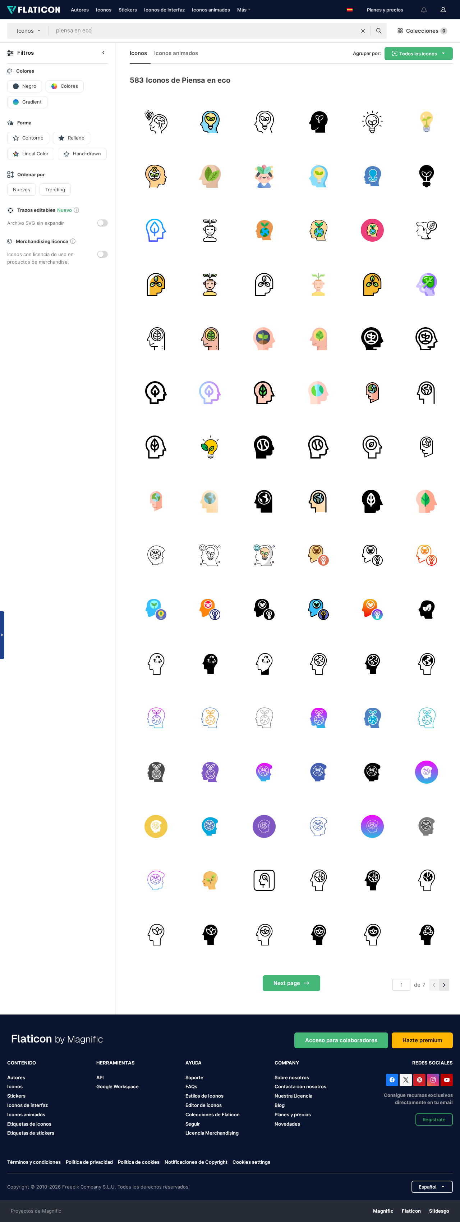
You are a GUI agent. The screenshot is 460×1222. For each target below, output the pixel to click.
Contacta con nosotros (300, 1086)
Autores (80, 10)
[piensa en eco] (210, 230)
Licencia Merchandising (212, 1133)
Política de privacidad (89, 1162)
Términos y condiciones (34, 1162)
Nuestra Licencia (293, 1096)
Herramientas (115, 1063)
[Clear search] (363, 31)
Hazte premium (422, 1040)
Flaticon (411, 1211)
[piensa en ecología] (156, 555)
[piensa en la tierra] (318, 664)
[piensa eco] (264, 176)
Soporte (194, 1077)
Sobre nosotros (292, 1077)
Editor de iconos (203, 1105)
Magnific (383, 1211)
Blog (280, 1105)
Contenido (21, 1063)
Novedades (287, 1124)
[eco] (373, 122)
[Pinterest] (419, 1080)
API (100, 1077)
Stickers (128, 10)
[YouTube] (447, 1080)
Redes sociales (432, 1063)
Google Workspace (117, 1086)
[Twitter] (406, 1080)
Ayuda (193, 1063)
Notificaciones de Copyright (196, 1162)
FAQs (191, 1086)
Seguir (192, 1124)
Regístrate (434, 1119)
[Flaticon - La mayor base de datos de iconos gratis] (33, 10)
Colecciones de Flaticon (212, 1114)
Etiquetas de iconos (29, 1124)
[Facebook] (392, 1080)
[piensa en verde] (426, 609)
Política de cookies (139, 1162)
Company (287, 1063)
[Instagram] (433, 1080)
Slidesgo (439, 1211)
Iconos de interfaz (164, 10)
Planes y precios (385, 10)
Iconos (103, 10)
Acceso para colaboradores (341, 1040)
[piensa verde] (156, 122)
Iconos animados (211, 10)
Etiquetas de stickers (30, 1133)
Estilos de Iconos (204, 1096)
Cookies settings (251, 1162)
